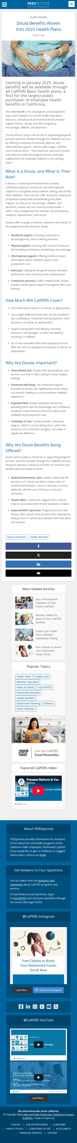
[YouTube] (49, 1007)
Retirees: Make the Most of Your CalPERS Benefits (48, 618)
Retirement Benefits (28, 692)
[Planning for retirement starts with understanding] (38, 955)
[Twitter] (42, 1007)
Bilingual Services (31, 1132)
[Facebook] (21, 1007)
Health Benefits (38, 17)
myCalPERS (45, 687)
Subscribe (59, 1124)
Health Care (42, 676)
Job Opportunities (37, 1124)
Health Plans (24, 676)
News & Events (25, 687)
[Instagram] (35, 1007)
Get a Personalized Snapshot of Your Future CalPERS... (46, 603)
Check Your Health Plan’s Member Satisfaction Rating (46, 634)
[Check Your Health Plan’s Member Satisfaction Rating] (25, 635)
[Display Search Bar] (71, 4)
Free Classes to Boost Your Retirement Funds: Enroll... (48, 650)
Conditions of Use (40, 1128)
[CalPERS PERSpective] (38, 4)
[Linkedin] (28, 1007)
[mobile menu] (4, 5)
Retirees (49, 703)
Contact (16, 1124)
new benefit (18, 111)
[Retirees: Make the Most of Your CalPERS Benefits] (25, 619)
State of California (45, 1118)
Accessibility (63, 1128)
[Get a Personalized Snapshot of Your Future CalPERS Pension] (25, 603)
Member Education (28, 682)
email (42, 855)
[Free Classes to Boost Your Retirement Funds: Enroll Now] (25, 650)
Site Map (52, 1132)
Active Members (16, 537)
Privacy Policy (14, 1128)
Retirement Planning (28, 703)
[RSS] (56, 1007)
